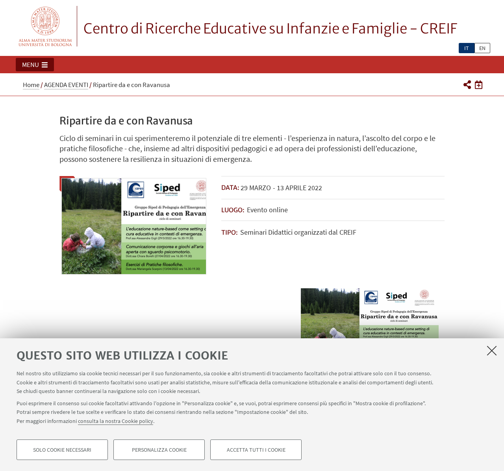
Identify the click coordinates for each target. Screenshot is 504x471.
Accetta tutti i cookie (256, 449)
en (482, 48)
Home (31, 84)
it (466, 48)
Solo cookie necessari (62, 449)
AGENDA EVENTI (66, 84)
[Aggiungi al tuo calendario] (478, 84)
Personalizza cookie (159, 449)
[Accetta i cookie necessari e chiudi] (491, 350)
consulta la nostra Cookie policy (115, 420)
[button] (35, 64)
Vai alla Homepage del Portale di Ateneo (45, 26)
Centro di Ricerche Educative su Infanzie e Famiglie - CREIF (270, 28)
